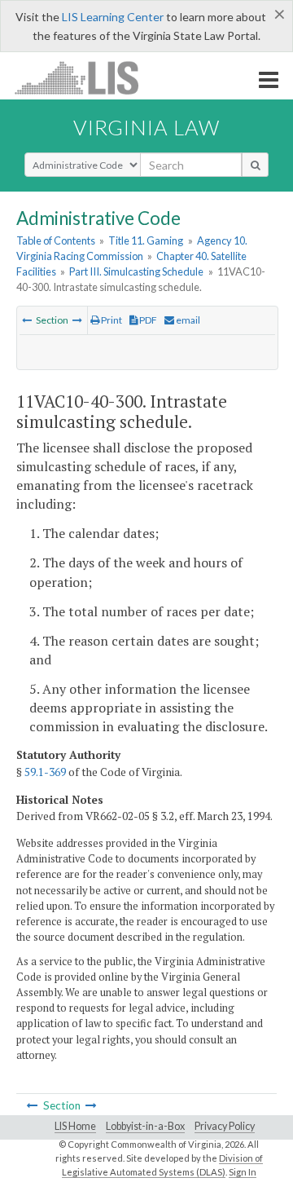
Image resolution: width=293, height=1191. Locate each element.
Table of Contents (55, 240)
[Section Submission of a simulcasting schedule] (27, 320)
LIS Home (75, 1126)
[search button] (255, 164)
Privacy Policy (225, 1126)
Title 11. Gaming (145, 240)
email (187, 320)
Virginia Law (146, 127)
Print (110, 320)
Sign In (242, 1172)
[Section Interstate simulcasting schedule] (77, 320)
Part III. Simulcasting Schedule (136, 271)
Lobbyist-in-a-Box (145, 1126)
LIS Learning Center (113, 17)
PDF (147, 320)
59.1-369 (45, 772)
